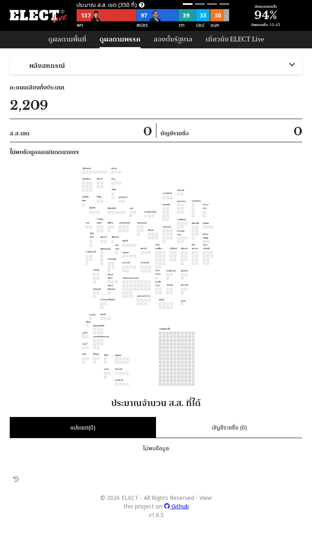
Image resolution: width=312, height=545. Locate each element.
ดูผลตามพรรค (120, 38)
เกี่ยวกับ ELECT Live (235, 38)
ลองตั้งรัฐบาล (173, 38)
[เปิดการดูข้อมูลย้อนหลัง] (16, 479)
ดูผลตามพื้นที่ (67, 38)
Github (179, 506)
